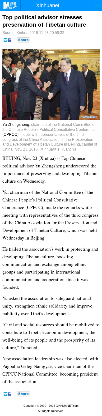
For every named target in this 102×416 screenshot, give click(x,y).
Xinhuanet (47, 5)
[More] (23, 40)
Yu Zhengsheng (15, 124)
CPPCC (10, 134)
